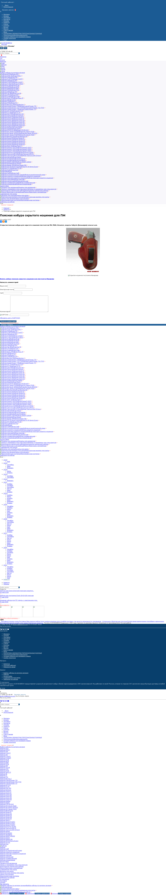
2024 (5, 469)
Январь (9, 492)
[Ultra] (2, 71)
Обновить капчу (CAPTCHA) (10, 318)
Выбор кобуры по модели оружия (15, 673)
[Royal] (2, 69)
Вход (6, 5)
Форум (5, 29)
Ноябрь (9, 484)
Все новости (4, 605)
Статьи (5, 24)
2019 (5, 504)
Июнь (9, 509)
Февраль (10, 468)
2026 (5, 460)
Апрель (9, 473)
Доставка (6, 17)
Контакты (6, 19)
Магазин (6, 14)
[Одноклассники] (3, 222)
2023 (5, 474)
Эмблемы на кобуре (10, 679)
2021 (5, 482)
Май (8, 461)
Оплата (6, 16)
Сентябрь (10, 465)
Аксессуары (7, 676)
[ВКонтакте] (1, 222)
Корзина (6, 664)
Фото (5, 32)
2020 (5, 493)
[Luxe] (2, 68)
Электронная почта (7, 289)
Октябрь (10, 476)
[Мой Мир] (6, 222)
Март (9, 466)
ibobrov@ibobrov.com (20, 624)
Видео (5, 27)
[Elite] (2, 66)
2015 (5, 565)
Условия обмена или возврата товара (17, 37)
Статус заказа (8, 30)
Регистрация (8, 7)
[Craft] (2, 63)
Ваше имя (3, 286)
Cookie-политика (9, 38)
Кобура (6, 674)
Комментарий (5, 311)
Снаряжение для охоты (11, 678)
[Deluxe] (3, 65)
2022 (5, 479)
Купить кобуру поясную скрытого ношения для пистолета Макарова (27, 279)
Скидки (6, 25)
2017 (5, 533)
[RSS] (3, 457)
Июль (9, 471)
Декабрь (10, 506)
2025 (5, 463)
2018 (5, 519)
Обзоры (6, 584)
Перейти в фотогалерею (9, 618)
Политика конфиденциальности (15, 35)
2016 (5, 548)
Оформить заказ (9, 667)
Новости (6, 22)
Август (9, 488)
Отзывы (6, 21)
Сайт (1, 293)
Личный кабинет (9, 665)
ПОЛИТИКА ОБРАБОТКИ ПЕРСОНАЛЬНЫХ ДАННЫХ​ (22, 33)
